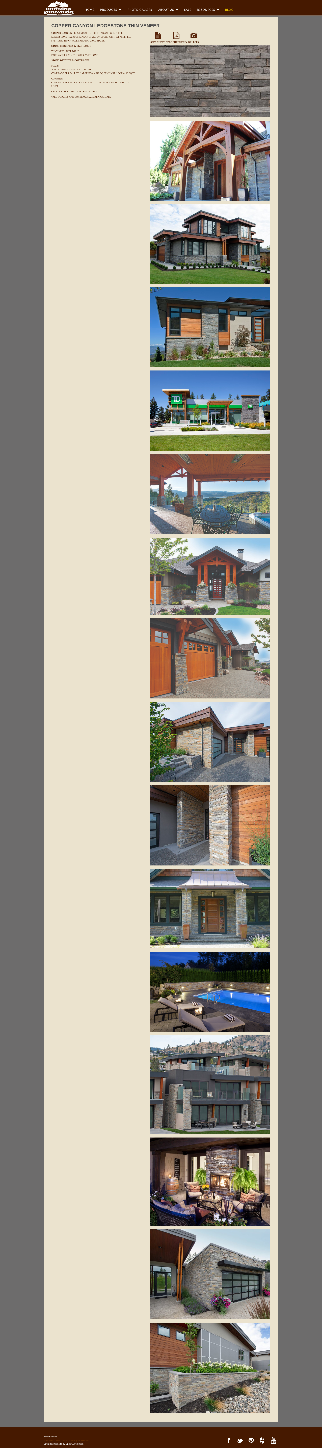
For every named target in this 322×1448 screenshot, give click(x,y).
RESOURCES (206, 9)
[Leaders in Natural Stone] (59, 8)
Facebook (228, 1440)
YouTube (272, 1440)
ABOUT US (166, 9)
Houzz (261, 1440)
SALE (187, 9)
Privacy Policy (50, 1436)
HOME (89, 9)
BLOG (229, 9)
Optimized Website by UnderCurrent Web (64, 1444)
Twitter (239, 1440)
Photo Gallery (140, 9)
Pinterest (250, 1440)
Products (108, 9)
